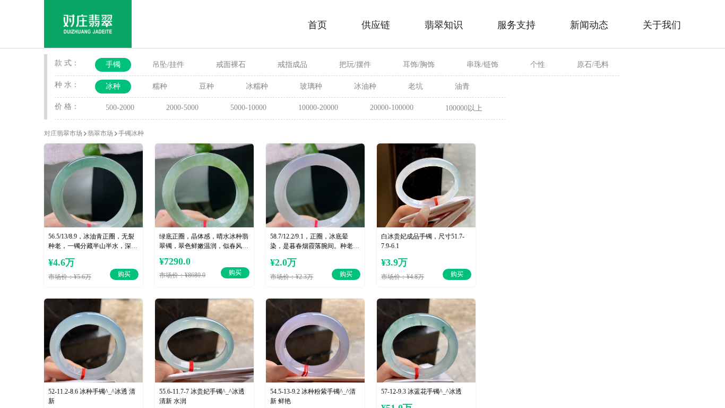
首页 (317, 24)
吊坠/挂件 (168, 65)
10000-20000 (318, 108)
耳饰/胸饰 (419, 65)
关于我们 (662, 24)
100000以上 (463, 108)
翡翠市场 (100, 133)
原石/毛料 (593, 65)
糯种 (159, 86)
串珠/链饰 (482, 65)
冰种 (113, 86)
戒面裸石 (231, 65)
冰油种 (365, 86)
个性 (537, 65)
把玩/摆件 (355, 65)
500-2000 (120, 108)
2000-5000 (182, 108)
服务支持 (516, 24)
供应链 (375, 24)
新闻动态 (589, 24)
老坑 (415, 86)
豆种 (206, 86)
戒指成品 (292, 65)
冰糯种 (257, 86)
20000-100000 (391, 108)
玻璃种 (311, 86)
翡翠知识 (444, 24)
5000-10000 (248, 108)
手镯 (113, 65)
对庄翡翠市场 (63, 133)
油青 (462, 86)
